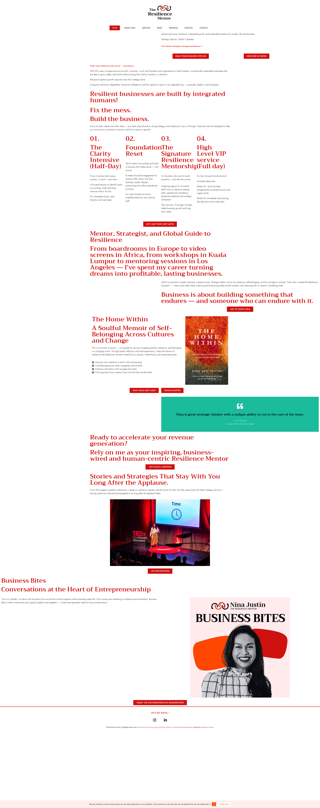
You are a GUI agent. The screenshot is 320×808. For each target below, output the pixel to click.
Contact (204, 28)
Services (146, 28)
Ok (214, 804)
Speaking (173, 28)
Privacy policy (153, 727)
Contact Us (168, 727)
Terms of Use (142, 727)
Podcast (189, 28)
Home (114, 28)
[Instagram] (154, 720)
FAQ (161, 727)
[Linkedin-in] (165, 720)
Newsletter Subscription (183, 727)
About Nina (129, 28)
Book (159, 28)
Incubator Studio (207, 727)
